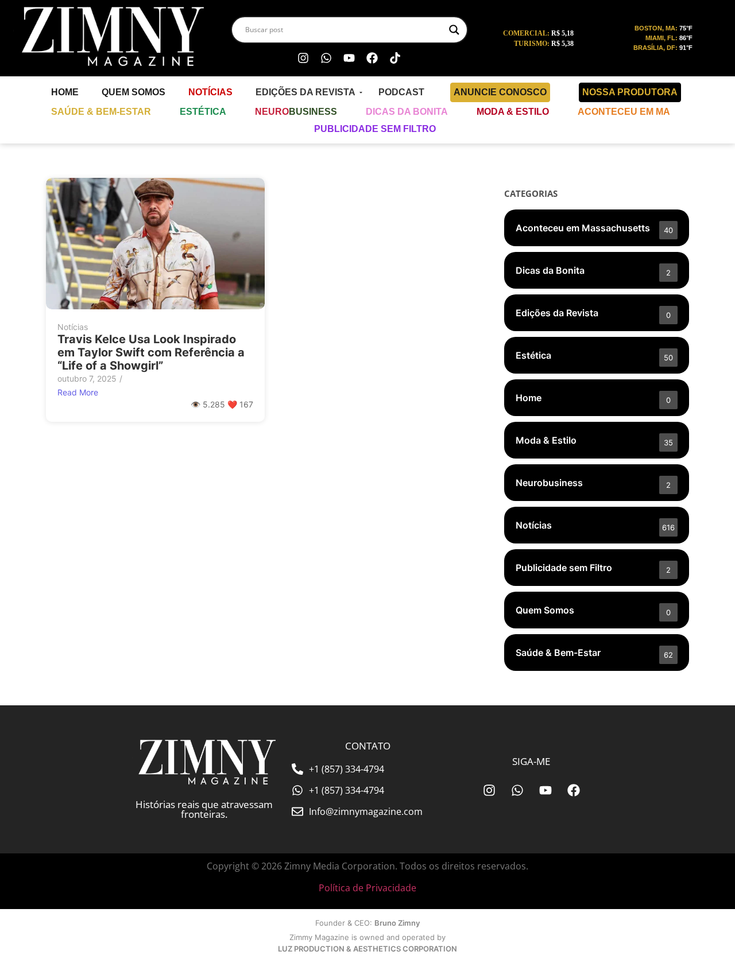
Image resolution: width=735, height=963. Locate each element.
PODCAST (401, 92)
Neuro (296, 112)
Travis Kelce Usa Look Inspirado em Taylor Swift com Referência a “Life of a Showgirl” (151, 352)
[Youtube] (349, 57)
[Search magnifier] (454, 30)
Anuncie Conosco (500, 92)
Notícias (210, 92)
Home (65, 92)
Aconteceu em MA (624, 112)
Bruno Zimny (397, 922)
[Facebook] (372, 57)
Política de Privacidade (367, 888)
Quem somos (133, 92)
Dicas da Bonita (407, 112)
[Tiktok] (395, 57)
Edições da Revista (305, 92)
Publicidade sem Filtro (375, 129)
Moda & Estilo (513, 112)
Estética (203, 112)
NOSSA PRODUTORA (630, 92)
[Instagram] (303, 57)
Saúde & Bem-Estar (101, 112)
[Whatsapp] (326, 57)
